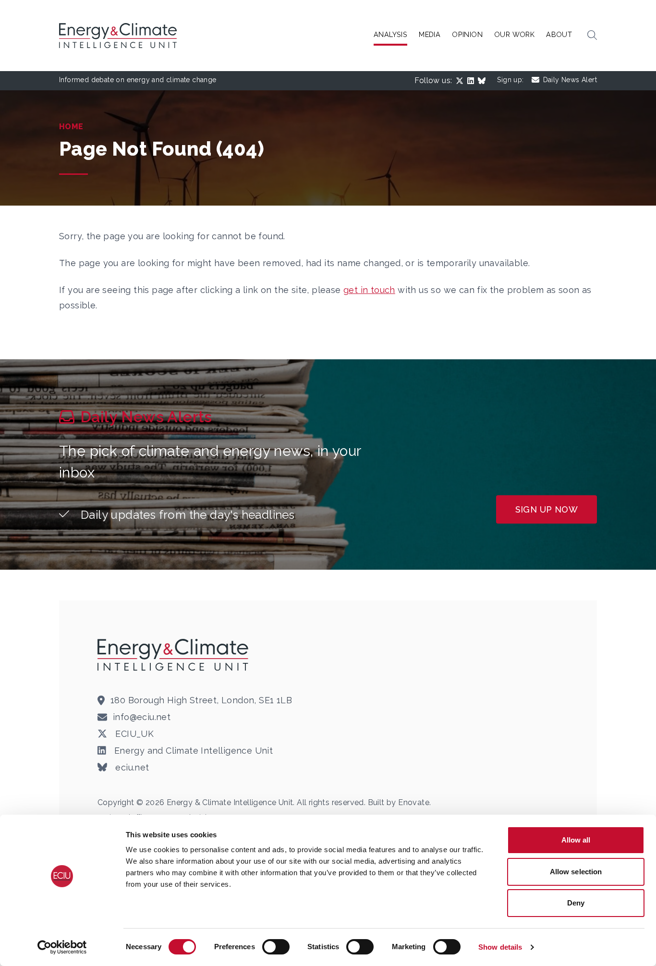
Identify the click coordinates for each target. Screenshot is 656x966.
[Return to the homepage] (174, 655)
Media (429, 34)
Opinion (467, 34)
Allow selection (576, 872)
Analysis (390, 34)
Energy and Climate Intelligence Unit (192, 751)
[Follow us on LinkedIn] (472, 80)
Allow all (576, 840)
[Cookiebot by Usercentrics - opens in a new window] (62, 947)
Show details (500, 947)
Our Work (514, 34)
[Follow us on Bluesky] (483, 80)
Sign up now (546, 509)
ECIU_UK (133, 734)
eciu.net (131, 767)
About (559, 34)
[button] (592, 35)
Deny (575, 903)
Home (71, 126)
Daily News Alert (570, 80)
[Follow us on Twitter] (461, 80)
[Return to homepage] (119, 35)
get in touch (369, 290)
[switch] (276, 946)
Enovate (413, 802)
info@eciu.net (141, 717)
